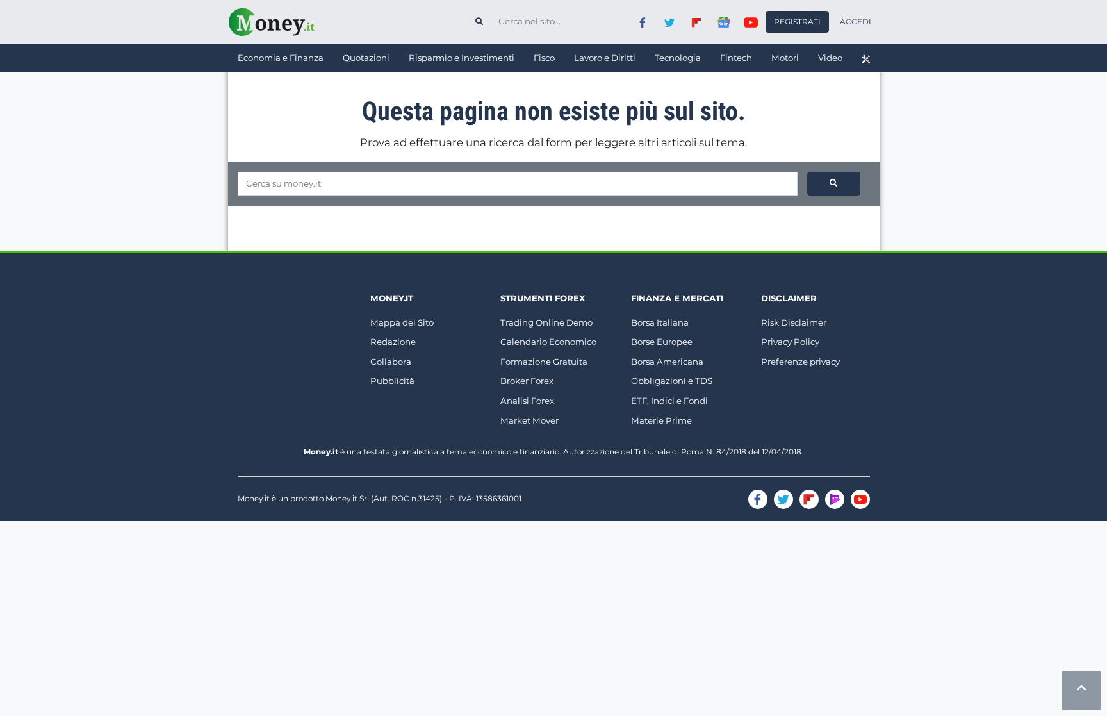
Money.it (391, 298)
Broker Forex (527, 381)
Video (830, 58)
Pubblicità (392, 381)
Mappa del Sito (402, 322)
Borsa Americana (667, 361)
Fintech (736, 58)
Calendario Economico (548, 342)
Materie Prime (661, 420)
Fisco (544, 58)
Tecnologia (678, 58)
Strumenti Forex (542, 298)
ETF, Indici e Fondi (669, 400)
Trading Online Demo (546, 322)
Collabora (390, 361)
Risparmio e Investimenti (461, 58)
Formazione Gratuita (543, 361)
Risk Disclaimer (793, 322)
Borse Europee (662, 342)
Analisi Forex (527, 400)
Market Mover (529, 420)
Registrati (797, 21)
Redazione (393, 342)
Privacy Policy (790, 342)
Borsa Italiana (660, 322)
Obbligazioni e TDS (671, 381)
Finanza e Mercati (677, 298)
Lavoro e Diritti (605, 58)
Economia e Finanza (281, 58)
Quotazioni (366, 58)
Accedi (855, 21)
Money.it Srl (347, 498)
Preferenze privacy (800, 361)
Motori (785, 58)
